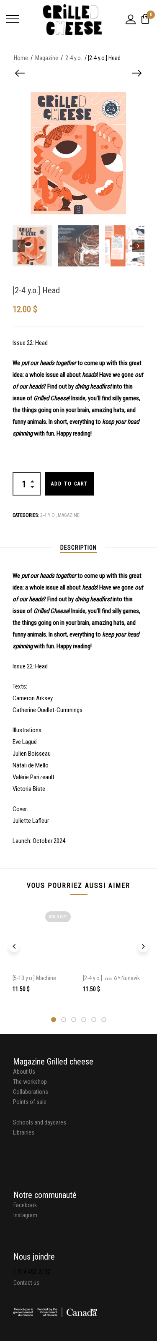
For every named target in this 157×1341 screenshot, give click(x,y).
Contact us (26, 1282)
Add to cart (69, 484)
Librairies (23, 1132)
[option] (31, 245)
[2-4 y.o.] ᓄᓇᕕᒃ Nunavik (111, 978)
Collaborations (30, 1091)
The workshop (30, 1081)
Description (78, 547)
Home (21, 58)
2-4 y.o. (73, 58)
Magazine (46, 58)
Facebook (25, 1205)
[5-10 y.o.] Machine (34, 978)
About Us (24, 1071)
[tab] (78, 547)
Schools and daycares (39, 1122)
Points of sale (29, 1101)
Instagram (25, 1215)
